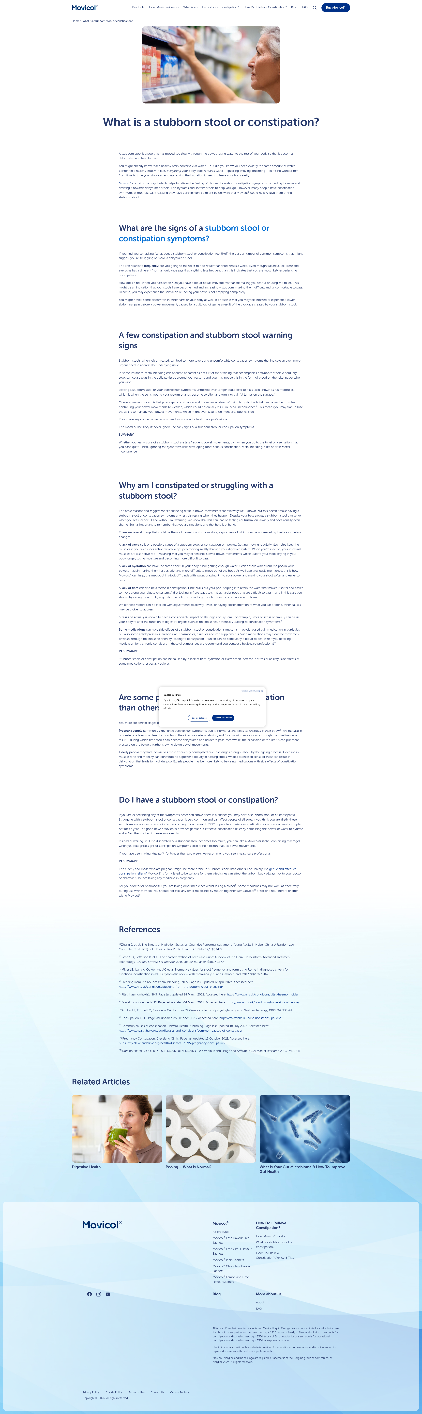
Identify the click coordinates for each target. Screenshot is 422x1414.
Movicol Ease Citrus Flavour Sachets (232, 1251)
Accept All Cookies (223, 718)
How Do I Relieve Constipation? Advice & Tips (275, 1255)
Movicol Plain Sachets (228, 1260)
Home (75, 21)
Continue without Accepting (252, 691)
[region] (212, 707)
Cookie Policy (114, 1392)
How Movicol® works (164, 7)
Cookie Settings (179, 1392)
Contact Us (157, 1392)
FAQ (305, 7)
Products (138, 7)
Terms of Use (137, 1392)
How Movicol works (270, 1236)
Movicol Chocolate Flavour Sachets (232, 1268)
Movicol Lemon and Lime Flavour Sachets (231, 1279)
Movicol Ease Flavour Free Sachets (231, 1240)
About (260, 1302)
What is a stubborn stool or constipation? (211, 7)
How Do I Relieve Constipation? (265, 7)
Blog (294, 7)
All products (221, 1232)
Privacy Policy (91, 1392)
